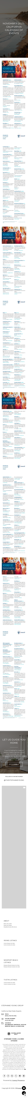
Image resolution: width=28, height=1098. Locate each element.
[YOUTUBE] (19, 1075)
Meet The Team (8, 923)
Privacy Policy (21, 1088)
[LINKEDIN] (12, 1075)
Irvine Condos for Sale (9, 944)
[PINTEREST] (23, 1075)
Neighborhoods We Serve (10, 926)
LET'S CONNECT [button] (14, 764)
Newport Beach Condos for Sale (12, 966)
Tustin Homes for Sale (9, 982)
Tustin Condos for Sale (10, 984)
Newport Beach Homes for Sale (11, 965)
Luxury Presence (18, 1080)
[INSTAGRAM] (8, 1075)
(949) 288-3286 (9, 1020)
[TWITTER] (16, 1075)
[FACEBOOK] (4, 1075)
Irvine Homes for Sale (9, 943)
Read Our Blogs (8, 925)
